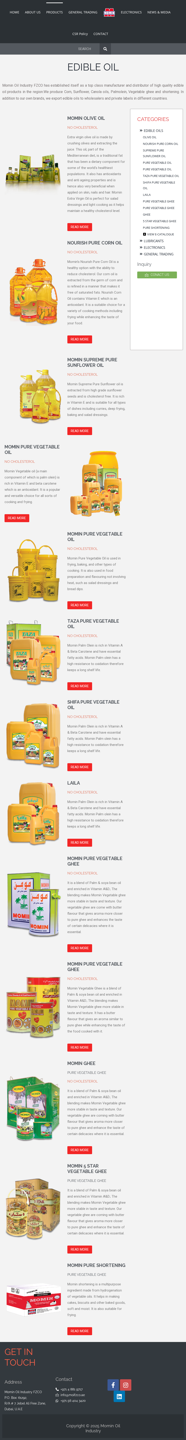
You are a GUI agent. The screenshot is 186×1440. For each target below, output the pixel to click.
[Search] (105, 49)
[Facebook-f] (113, 1385)
